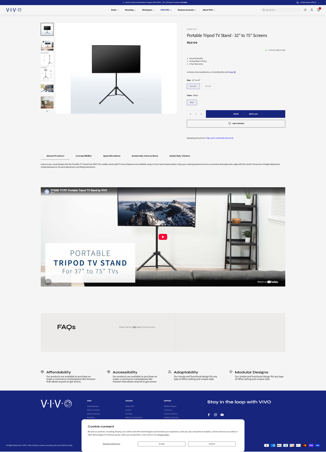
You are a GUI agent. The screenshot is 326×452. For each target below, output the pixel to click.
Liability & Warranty (171, 418)
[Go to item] (47, 29)
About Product (55, 155)
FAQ (134, 327)
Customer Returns (171, 414)
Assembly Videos (179, 155)
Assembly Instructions (145, 155)
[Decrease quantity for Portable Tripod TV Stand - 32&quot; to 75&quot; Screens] (190, 114)
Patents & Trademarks (133, 418)
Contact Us (168, 410)
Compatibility (84, 155)
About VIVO (129, 406)
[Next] (170, 68)
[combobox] (308, 2)
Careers (128, 410)
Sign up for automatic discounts (220, 138)
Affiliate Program (170, 406)
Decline (212, 443)
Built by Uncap (66, 445)
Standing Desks (93, 406)
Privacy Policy (163, 434)
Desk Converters (93, 410)
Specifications (111, 155)
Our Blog (128, 414)
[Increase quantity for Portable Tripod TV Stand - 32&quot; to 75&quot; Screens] (202, 114)
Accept (162, 443)
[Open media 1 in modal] (116, 68)
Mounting (90, 418)
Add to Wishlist (238, 123)
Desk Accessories (93, 414)
